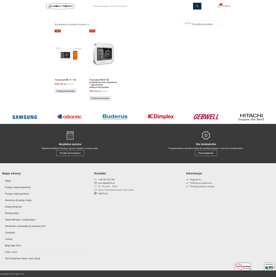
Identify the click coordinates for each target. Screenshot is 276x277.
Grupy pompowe (13, 206)
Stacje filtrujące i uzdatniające (20, 219)
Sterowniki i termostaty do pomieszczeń (25, 226)
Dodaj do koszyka (66, 91)
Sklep (8, 181)
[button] (224, 6)
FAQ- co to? (11, 252)
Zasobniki (10, 232)
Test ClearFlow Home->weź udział (22, 258)
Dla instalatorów (206, 144)
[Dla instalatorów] (206, 135)
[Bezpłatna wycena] (70, 135)
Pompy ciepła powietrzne (18, 187)
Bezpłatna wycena (70, 144)
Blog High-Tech (13, 245)
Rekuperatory (12, 213)
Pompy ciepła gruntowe (17, 194)
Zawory (9, 239)
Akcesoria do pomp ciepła (18, 200)
